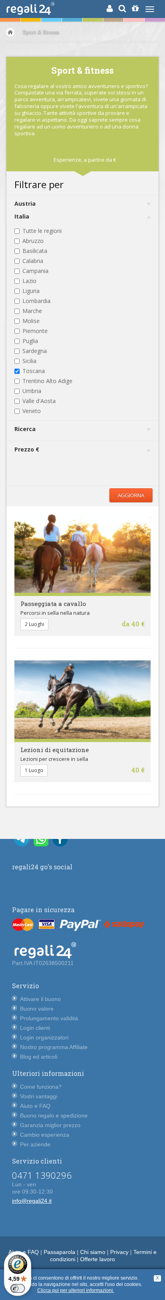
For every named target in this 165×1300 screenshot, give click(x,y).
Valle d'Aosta (39, 401)
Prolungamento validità (49, 1018)
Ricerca (25, 429)
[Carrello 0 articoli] (135, 8)
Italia (21, 216)
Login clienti (35, 1028)
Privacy (119, 1252)
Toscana (33, 371)
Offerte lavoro (97, 1259)
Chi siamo (92, 1252)
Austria (25, 203)
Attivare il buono (40, 999)
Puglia (30, 341)
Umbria (31, 391)
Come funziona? (41, 1086)
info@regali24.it (32, 1201)
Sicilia (29, 361)
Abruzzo (33, 241)
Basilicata (34, 251)
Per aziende (35, 1144)
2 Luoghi (34, 624)
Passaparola (59, 1252)
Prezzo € (26, 449)
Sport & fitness (40, 32)
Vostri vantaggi (38, 1096)
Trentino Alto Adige (47, 381)
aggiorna (131, 495)
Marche (32, 311)
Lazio (29, 281)
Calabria (32, 261)
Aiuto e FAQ (35, 1106)
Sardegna (34, 351)
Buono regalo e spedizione (54, 1115)
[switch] (17, 1288)
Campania (35, 271)
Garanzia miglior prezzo (50, 1125)
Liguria (31, 291)
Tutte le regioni (42, 231)
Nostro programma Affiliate (54, 1047)
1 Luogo (34, 770)
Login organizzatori (44, 1037)
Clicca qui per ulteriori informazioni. (75, 1290)
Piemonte (35, 331)
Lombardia (36, 301)
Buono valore (37, 1008)
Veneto (31, 411)
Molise (31, 321)
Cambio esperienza (44, 1134)
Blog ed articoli (38, 1056)
